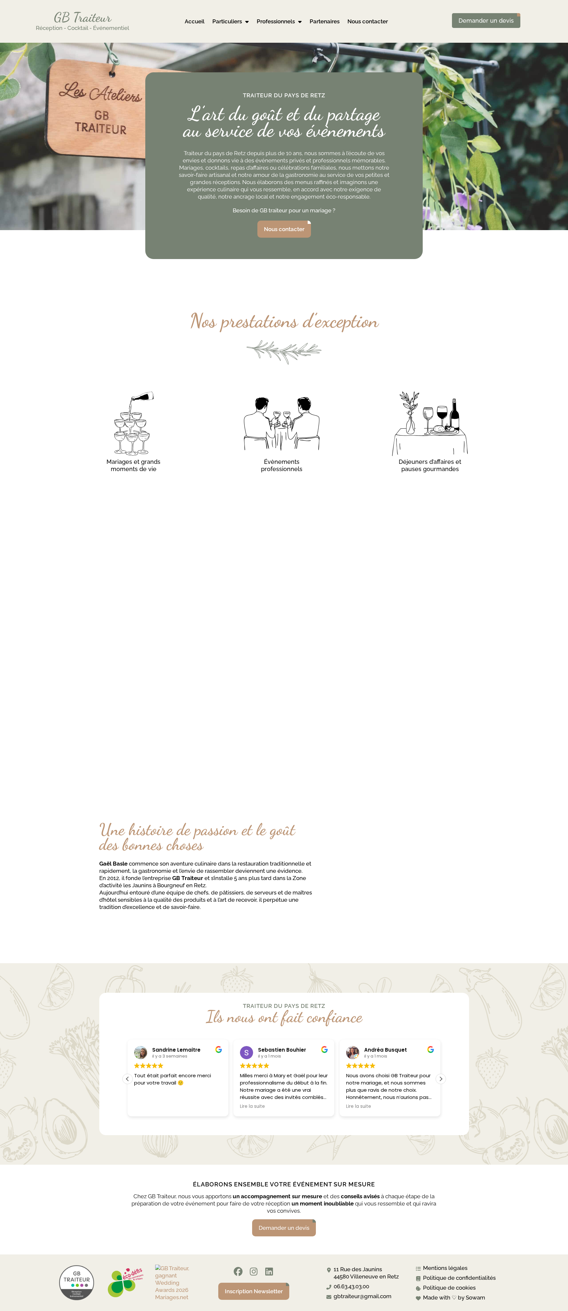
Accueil (194, 21)
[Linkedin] (269, 1271)
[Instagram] (253, 1271)
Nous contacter (367, 21)
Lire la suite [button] (252, 1106)
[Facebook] (238, 1271)
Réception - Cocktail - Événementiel (82, 28)
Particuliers (227, 21)
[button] (441, 1079)
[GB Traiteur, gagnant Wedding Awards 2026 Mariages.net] (175, 1297)
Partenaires (325, 21)
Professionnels (276, 21)
